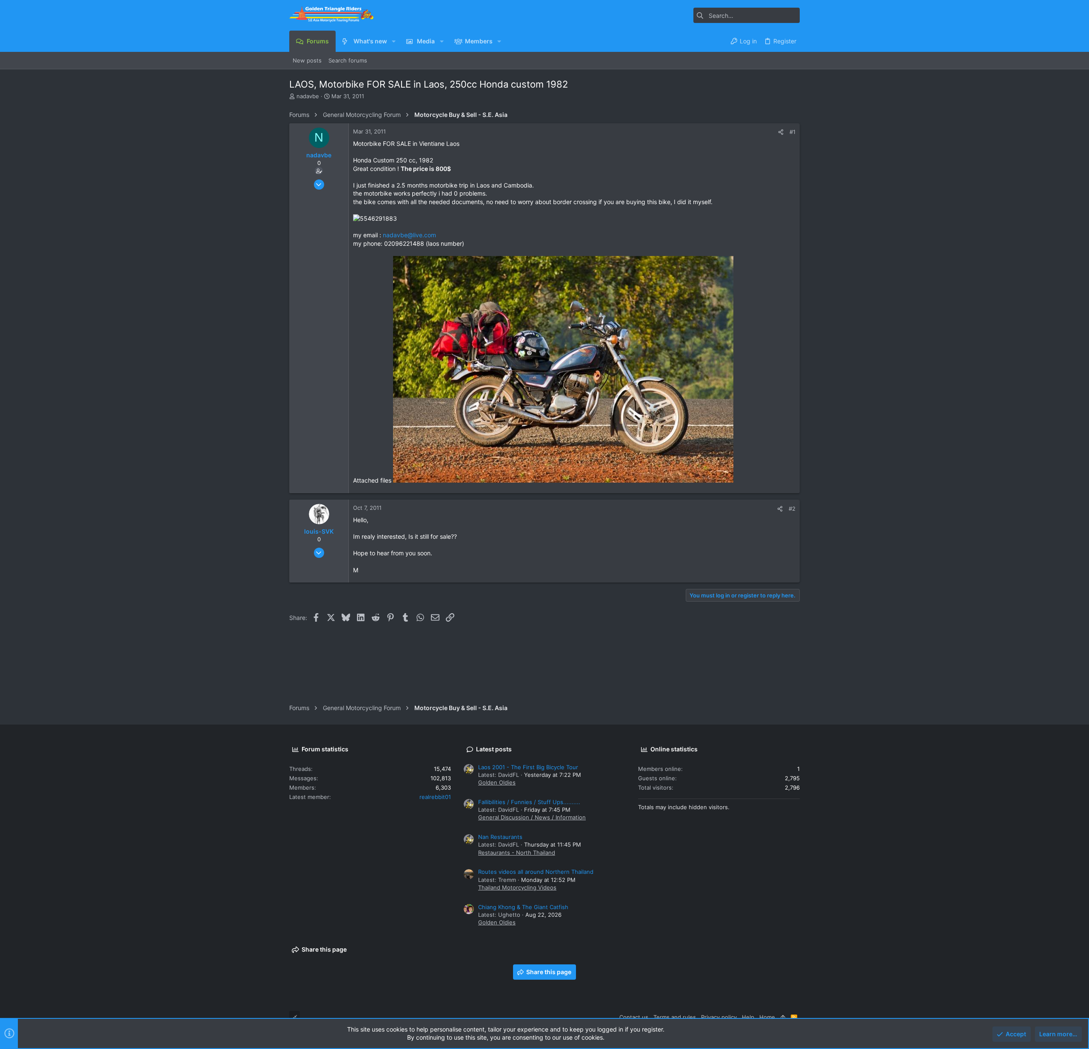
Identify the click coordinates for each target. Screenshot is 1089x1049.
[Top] (783, 1017)
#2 (792, 508)
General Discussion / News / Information (532, 817)
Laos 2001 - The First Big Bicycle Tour (528, 767)
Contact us (633, 1017)
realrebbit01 (435, 796)
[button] (393, 41)
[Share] (781, 132)
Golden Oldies (497, 782)
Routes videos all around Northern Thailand (535, 871)
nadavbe (307, 96)
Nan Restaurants (500, 836)
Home (767, 1017)
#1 (792, 131)
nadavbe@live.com (409, 235)
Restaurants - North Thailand (516, 852)
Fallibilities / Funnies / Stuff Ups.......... (529, 802)
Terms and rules (674, 1017)
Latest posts (494, 749)
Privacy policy (719, 1017)
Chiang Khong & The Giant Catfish (523, 907)
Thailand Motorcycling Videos (517, 887)
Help (748, 1017)
